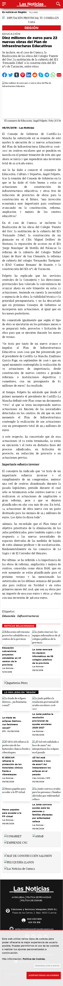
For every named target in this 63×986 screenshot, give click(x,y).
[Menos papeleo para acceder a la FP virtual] (16, 794)
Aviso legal (18, 897)
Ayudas (33, 12)
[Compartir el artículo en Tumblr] (16, 75)
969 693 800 (34, 919)
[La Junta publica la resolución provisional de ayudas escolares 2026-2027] (46, 704)
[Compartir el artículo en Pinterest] (22, 75)
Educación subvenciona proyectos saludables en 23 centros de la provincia (11, 656)
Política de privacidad (38, 897)
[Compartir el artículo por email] (59, 75)
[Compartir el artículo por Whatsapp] (53, 75)
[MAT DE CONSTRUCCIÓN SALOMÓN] (28, 855)
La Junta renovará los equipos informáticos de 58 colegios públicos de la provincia (42, 656)
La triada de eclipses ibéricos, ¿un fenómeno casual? (12, 722)
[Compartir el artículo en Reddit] (34, 75)
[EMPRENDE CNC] (16, 842)
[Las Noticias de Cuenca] (19, 868)
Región (31, 28)
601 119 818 (34, 922)
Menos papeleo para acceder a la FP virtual (11, 812)
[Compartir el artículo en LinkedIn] (28, 75)
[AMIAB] (38, 836)
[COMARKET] (13, 836)
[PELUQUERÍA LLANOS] (19, 862)
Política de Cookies (31, 900)
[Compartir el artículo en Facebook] (4, 75)
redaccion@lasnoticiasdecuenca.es (34, 929)
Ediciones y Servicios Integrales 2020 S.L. (34, 909)
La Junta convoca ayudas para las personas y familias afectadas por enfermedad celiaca (42, 813)
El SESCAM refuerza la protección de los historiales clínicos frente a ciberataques (12, 766)
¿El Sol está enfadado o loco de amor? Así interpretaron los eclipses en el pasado (41, 766)
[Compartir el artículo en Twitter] (10, 75)
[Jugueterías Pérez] (16, 682)
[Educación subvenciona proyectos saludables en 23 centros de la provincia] (16, 637)
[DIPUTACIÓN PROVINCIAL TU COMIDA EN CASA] (31, 19)
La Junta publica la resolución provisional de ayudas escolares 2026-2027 (42, 721)
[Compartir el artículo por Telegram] (47, 75)
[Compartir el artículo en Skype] (40, 75)
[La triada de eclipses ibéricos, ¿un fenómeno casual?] (16, 704)
